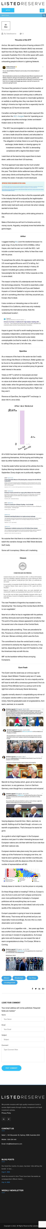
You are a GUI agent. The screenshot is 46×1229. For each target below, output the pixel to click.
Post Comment (11, 1068)
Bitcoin (6, 978)
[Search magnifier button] (44, 15)
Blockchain (19, 978)
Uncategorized (9, 982)
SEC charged (18, 116)
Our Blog (32, 978)
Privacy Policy (6, 1113)
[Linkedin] (4, 1119)
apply (8, 10)
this (16, 241)
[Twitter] (9, 1119)
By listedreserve (10, 33)
